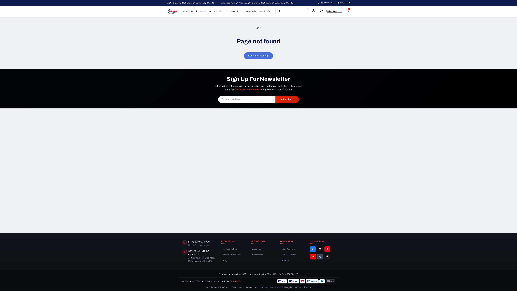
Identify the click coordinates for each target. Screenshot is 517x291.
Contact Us (257, 255)
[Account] (313, 11)
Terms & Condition (232, 255)
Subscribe (287, 99)
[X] (320, 249)
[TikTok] (327, 256)
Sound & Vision (216, 11)
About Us (256, 249)
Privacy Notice (230, 249)
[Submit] (278, 11)
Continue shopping (258, 56)
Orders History (289, 255)
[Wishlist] (321, 11)
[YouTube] (313, 256)
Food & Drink (232, 11)
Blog (225, 260)
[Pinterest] (327, 249)
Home (185, 11)
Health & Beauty (198, 11)
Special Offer (265, 11)
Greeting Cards (249, 11)
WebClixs (237, 281)
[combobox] (291, 11)
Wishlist (285, 260)
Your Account (288, 249)
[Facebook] (313, 249)
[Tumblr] (320, 256)
